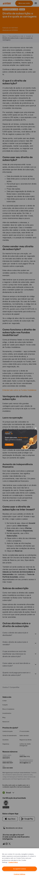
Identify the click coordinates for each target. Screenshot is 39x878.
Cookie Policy (13, 862)
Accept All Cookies (19, 869)
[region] (19, 863)
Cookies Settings (19, 874)
